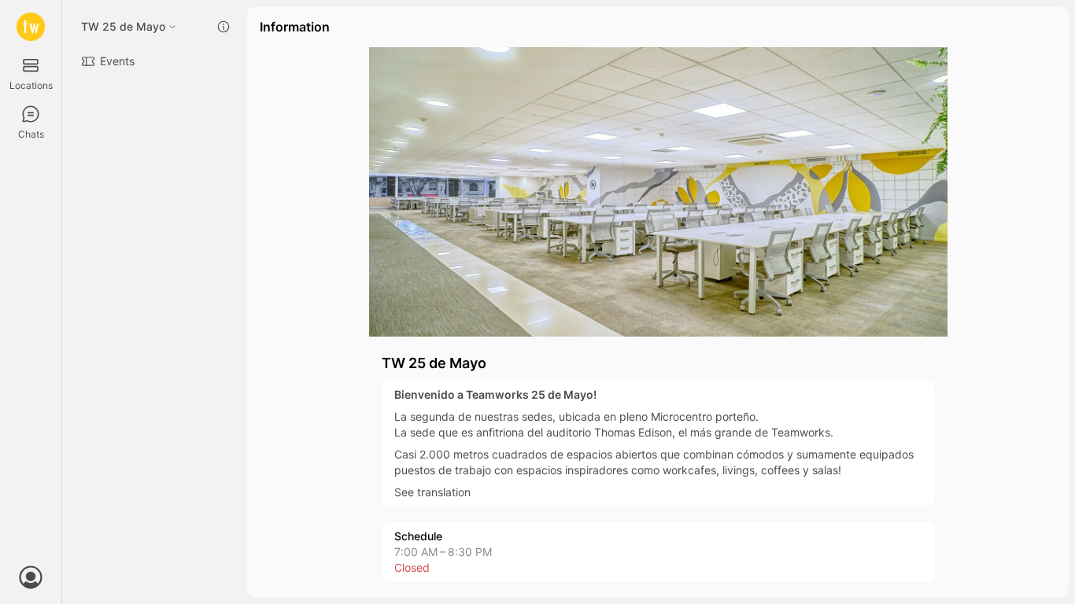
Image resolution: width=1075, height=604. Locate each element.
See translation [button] (432, 492)
